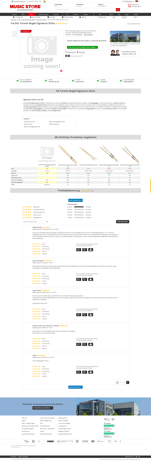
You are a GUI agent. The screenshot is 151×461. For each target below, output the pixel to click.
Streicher (55, 14)
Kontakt (13, 456)
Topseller (52, 17)
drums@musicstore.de (19, 1)
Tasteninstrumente (43, 14)
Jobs (114, 17)
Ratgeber (124, 17)
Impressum (115, 459)
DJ (93, 14)
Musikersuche (102, 17)
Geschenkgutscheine (64, 429)
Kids (119, 14)
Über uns (24, 418)
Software (85, 14)
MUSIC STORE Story (46, 421)
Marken (84, 17)
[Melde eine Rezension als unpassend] (90, 249)
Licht (100, 14)
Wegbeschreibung (63, 431)
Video (135, 17)
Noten (127, 14)
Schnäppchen (19, 17)
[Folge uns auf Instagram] (137, 456)
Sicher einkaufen (63, 421)
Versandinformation (46, 434)
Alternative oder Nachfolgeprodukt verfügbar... (82, 47)
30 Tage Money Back (28, 429)
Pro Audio (75, 14)
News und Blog (22, 456)
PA (67, 14)
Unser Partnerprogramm (47, 418)
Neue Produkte (36, 17)
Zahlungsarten (62, 418)
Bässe (23, 14)
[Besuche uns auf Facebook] (134, 456)
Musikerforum (103, 459)
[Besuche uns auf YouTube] (139, 456)
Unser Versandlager (64, 423)
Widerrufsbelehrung (131, 459)
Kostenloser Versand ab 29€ (30, 426)
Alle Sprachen (122, 221)
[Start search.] (118, 9)
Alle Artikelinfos (88, 34)
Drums (31, 14)
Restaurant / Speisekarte (47, 429)
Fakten (24, 421)
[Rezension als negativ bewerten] (84, 249)
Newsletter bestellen (42, 408)
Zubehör (135, 14)
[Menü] (115, 418)
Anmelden (130, 1)
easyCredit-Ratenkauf (28, 434)
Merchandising (68, 17)
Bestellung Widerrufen (65, 434)
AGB (139, 459)
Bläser (111, 14)
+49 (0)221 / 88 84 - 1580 (129, 54)
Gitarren (14, 14)
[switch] (113, 419)
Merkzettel (82, 52)
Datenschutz (122, 459)
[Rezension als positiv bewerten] (78, 249)
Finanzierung (25, 431)
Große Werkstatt (45, 426)
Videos (42, 431)
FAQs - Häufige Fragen (28, 423)
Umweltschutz (62, 426)
